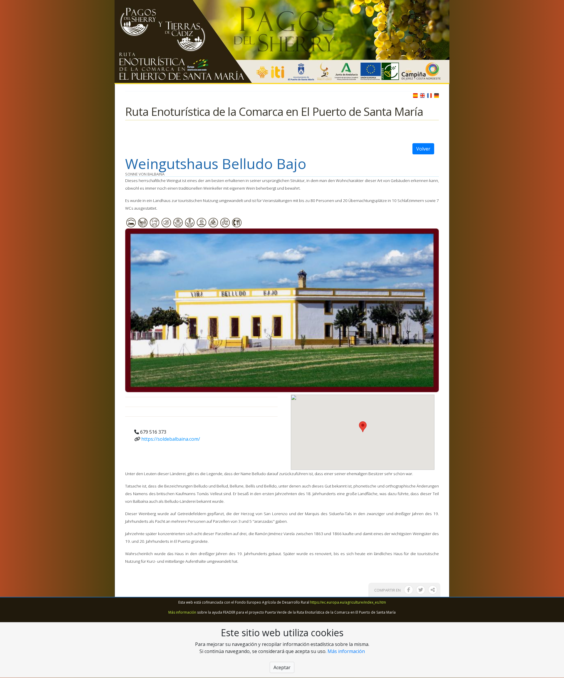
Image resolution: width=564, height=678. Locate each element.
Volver (423, 149)
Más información (182, 612)
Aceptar (282, 667)
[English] (422, 95)
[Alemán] (436, 95)
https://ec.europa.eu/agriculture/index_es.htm (348, 602)
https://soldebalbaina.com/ (170, 439)
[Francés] (429, 95)
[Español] (415, 95)
